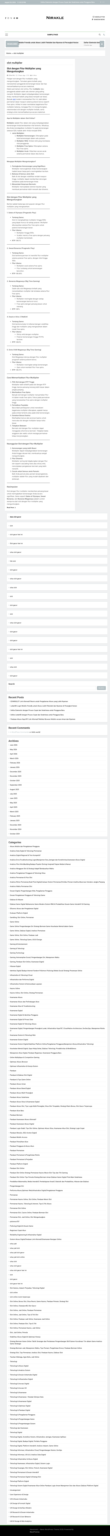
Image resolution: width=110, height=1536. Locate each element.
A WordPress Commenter (19, 732)
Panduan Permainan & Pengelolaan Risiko (25, 1155)
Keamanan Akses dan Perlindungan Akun (24, 1002)
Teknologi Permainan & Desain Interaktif (24, 1472)
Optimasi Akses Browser (19, 1062)
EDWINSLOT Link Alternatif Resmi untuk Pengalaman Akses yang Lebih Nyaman (39, 701)
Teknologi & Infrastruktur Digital (21, 1379)
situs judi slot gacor (17, 1253)
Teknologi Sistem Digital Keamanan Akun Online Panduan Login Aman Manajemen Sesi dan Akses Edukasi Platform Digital (54, 1486)
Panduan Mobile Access (18, 1137)
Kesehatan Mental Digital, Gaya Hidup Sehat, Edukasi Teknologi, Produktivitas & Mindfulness (43, 1049)
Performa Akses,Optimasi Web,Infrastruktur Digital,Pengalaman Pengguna (36, 1190)
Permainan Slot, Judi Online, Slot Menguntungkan (27, 1217)
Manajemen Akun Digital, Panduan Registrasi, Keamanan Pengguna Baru (35, 1053)
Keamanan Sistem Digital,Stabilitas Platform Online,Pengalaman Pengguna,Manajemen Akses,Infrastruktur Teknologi (52, 1044)
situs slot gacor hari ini (18, 1270)
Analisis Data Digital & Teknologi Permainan (26, 851)
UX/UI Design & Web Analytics (21, 1521)
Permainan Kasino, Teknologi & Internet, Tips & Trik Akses (30, 1204)
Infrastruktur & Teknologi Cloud (21, 975)
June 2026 (13, 745)
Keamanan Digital (16, 1011)
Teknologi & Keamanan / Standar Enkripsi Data (26, 1397)
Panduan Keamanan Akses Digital (22, 1124)
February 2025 (15, 816)
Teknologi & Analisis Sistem (20, 1370)
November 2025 (15, 776)
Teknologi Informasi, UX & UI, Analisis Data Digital (28, 1455)
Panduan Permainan (17, 1150)
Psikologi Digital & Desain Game (21, 1226)
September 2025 (16, 785)
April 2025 (13, 807)
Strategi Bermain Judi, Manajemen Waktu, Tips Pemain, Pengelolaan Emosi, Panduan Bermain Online (46, 1348)
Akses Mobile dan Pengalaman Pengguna (25, 846)
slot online (14, 1293)
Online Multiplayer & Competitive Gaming (24, 1057)
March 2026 (14, 758)
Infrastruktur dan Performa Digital (22, 980)
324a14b (12, 75)
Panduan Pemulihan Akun (19, 1142)
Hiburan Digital (15, 966)
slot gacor (13, 570)
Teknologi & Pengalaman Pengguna (22, 1415)
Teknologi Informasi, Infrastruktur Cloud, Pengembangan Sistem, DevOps (36, 1450)
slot (14, 99)
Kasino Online (15, 988)
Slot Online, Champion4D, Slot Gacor (23, 1306)
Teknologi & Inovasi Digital (19, 1384)
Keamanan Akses (16, 997)
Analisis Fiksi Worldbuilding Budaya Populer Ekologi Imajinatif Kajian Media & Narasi (40, 864)
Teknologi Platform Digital (19, 1481)
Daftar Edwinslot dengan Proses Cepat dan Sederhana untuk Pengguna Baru (38, 710)
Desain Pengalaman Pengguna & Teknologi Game (27, 895)
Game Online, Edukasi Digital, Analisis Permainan (27, 931)
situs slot (13, 588)
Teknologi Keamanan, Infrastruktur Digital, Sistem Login (30, 1463)
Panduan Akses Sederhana (19, 1097)
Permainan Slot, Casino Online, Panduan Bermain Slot (29, 1213)
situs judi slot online (17, 1257)
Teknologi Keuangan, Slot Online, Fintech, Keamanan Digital (31, 1468)
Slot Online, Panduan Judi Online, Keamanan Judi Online (30, 1319)
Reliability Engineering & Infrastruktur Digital (25, 1235)
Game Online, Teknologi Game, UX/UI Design (26, 940)
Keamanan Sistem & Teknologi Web (22, 1035)
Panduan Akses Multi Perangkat (21, 1093)
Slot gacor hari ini (16, 543)
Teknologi (13, 1361)
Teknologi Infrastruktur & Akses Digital (24, 1459)
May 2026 (13, 749)
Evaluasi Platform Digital (19, 913)
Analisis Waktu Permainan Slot (21, 886)
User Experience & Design (19, 1495)
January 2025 (14, 820)
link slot (13, 561)
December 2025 (15, 772)
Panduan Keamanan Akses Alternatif (23, 1119)
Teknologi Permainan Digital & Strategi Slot (25, 1477)
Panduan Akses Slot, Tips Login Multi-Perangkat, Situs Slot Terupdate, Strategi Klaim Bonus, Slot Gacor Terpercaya (51, 1106)
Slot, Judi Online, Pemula (19, 1332)
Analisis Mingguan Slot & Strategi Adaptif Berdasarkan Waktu (32, 869)
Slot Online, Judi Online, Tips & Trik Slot (24, 1315)
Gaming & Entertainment (18, 944)
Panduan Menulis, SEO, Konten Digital (23, 1133)
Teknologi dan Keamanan (19, 1428)
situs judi (13, 1244)
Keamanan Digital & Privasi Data (21, 1020)
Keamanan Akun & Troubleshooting (22, 1006)
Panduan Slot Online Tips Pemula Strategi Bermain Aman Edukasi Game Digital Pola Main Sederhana (46, 1177)
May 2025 (13, 803)
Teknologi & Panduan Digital (20, 1410)
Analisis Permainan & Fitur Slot (21, 877)
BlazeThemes (35, 1532)
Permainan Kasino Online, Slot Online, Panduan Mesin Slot (31, 1199)
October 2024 (15, 834)
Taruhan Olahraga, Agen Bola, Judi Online (24, 1357)
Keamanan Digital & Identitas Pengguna (24, 1015)
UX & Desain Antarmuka (18, 1499)
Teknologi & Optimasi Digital (20, 1406)
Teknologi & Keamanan (18, 1393)
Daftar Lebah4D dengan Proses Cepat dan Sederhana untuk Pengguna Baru (68, 2)
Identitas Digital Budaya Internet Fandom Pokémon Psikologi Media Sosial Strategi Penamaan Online (46, 971)
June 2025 (13, 798)
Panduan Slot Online (17, 1168)
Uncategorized (15, 1490)
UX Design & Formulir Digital (20, 1503)
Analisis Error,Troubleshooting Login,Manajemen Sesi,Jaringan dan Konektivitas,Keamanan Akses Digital (47, 860)
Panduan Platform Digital (19, 1164)
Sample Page (52, 35)
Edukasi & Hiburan (16, 900)
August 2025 (14, 789)
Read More (10, 507)
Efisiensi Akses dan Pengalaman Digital (24, 909)
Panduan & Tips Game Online (20, 1080)
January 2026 (14, 767)
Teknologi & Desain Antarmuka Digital (23, 1375)
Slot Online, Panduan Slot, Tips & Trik (23, 1324)
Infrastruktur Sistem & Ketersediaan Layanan (26, 984)
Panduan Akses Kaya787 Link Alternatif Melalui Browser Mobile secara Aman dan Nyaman (43, 719)
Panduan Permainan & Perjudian (21, 1159)
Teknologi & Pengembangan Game (22, 1419)
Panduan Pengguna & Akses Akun (22, 1146)
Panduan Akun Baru (17, 1111)
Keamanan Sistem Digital (19, 1040)
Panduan (13, 1071)
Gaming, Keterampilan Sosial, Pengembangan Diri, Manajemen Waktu (34, 957)
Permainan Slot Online (18, 1208)
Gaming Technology (17, 953)
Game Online (14, 922)
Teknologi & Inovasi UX (18, 1388)
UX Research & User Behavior (20, 1517)
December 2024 (15, 825)
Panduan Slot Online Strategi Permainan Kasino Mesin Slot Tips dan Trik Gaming (39, 1173)
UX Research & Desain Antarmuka (22, 1512)
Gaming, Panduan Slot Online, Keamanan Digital (27, 962)
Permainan (14, 1195)
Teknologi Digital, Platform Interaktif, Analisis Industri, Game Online (34, 1446)
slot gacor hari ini (16, 535)
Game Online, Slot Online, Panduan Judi (24, 935)
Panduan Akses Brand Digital (20, 1088)
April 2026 (13, 754)
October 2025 (15, 781)
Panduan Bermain (16, 1115)
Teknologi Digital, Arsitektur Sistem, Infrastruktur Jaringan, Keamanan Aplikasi (38, 1437)
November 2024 (15, 829)
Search (11, 684)
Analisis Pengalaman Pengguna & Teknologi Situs (27, 873)
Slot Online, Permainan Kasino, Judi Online (25, 1328)
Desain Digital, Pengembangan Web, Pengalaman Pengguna (31, 891)
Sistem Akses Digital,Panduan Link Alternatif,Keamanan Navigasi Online (35, 1239)
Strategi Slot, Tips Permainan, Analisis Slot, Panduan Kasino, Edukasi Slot (36, 1353)
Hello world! (36, 732)
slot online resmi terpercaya (20, 1297)
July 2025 (13, 794)
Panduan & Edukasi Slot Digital (21, 1075)
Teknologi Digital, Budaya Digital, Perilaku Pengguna (28, 1441)
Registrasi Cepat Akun (18, 1230)
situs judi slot (15, 1248)
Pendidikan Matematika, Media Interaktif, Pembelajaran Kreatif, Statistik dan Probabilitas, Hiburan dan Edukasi (49, 1182)
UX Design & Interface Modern (20, 1508)
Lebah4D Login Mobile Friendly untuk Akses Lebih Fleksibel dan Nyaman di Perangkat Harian (44, 706)
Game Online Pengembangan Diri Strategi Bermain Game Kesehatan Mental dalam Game (41, 926)
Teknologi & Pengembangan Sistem (22, 1424)
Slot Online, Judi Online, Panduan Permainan (25, 1310)
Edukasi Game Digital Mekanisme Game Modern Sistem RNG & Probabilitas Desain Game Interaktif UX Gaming (49, 904)
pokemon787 (14, 1222)
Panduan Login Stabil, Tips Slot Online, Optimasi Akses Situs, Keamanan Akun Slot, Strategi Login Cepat (47, 1128)
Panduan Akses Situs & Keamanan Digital (25, 1102)
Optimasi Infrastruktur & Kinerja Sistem (24, 1066)
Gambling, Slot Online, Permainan (22, 917)
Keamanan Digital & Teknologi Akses (23, 1024)
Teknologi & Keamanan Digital (20, 1401)
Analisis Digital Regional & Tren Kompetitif (25, 855)
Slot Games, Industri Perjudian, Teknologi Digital (27, 1288)
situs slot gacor (15, 552)
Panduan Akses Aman (18, 1084)
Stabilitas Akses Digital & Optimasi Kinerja (25, 1337)
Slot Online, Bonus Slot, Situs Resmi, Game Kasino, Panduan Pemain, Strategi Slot (39, 1301)
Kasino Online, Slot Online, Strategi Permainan (26, 993)
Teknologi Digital (16, 1432)
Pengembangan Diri (17, 1186)
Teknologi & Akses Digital (19, 1366)
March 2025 (14, 812)
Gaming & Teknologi (17, 948)
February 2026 (15, 763)
